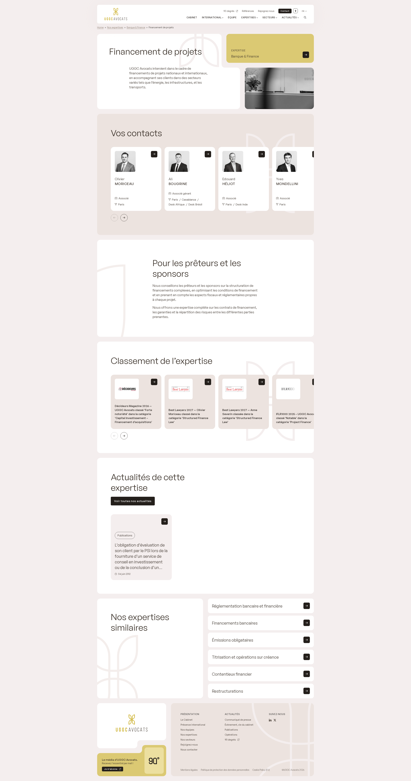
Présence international (193, 724)
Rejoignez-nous (266, 11)
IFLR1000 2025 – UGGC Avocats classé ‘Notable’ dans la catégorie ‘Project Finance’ (296, 418)
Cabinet (192, 17)
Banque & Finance (136, 27)
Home (100, 27)
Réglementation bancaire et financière (247, 606)
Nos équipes (187, 729)
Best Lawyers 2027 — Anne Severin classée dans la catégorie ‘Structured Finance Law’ (242, 416)
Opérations (231, 734)
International (211, 17)
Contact (284, 11)
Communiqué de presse (238, 719)
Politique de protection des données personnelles (225, 769)
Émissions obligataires (232, 640)
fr (303, 11)
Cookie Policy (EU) (261, 769)
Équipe (232, 17)
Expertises (248, 17)
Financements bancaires (235, 623)
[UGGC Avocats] (115, 14)
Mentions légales (189, 769)
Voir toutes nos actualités (132, 501)
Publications (231, 729)
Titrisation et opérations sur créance (245, 657)
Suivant (124, 217)
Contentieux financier (232, 674)
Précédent (114, 217)
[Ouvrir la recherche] (305, 17)
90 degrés (228, 11)
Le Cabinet (186, 719)
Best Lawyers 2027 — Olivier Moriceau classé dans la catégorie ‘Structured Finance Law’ (188, 416)
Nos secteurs (188, 739)
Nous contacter (189, 749)
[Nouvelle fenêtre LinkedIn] (270, 720)
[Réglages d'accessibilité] (295, 11)
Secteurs (268, 17)
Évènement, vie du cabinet (239, 724)
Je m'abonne (110, 769)
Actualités (289, 17)
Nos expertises (115, 27)
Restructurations (227, 691)
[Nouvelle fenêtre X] (275, 720)
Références (248, 11)
